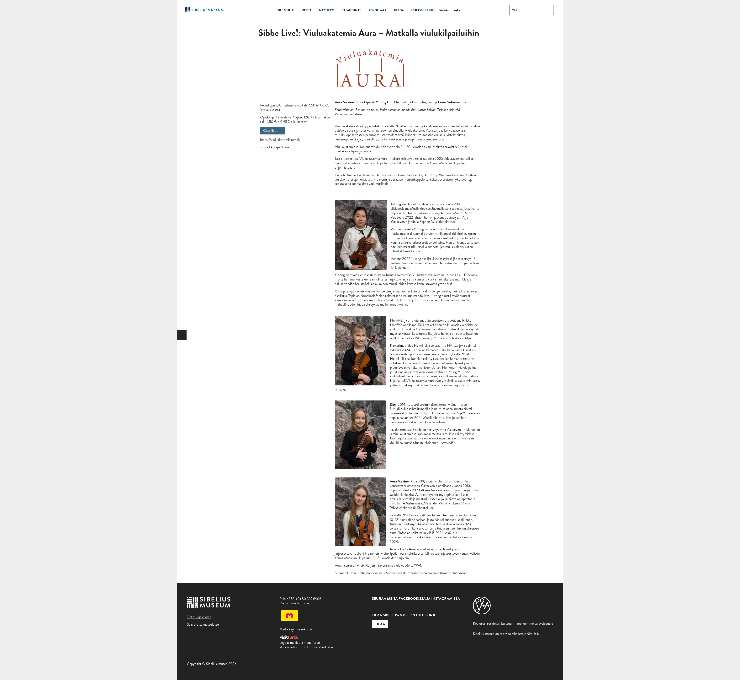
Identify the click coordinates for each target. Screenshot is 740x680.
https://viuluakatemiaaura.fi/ (280, 139)
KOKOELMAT (377, 10)
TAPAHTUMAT (351, 10)
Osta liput (270, 130)
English (456, 10)
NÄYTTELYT (327, 10)
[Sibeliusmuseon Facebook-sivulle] (374, 608)
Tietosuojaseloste (199, 617)
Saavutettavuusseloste (203, 624)
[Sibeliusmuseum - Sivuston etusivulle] (204, 11)
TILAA (380, 624)
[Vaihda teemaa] (182, 335)
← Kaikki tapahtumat (275, 147)
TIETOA (399, 10)
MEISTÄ (307, 10)
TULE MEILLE (285, 10)
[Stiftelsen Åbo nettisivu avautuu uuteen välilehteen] (482, 613)
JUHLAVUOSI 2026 (422, 10)
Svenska (443, 10)
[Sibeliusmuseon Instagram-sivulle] (383, 608)
